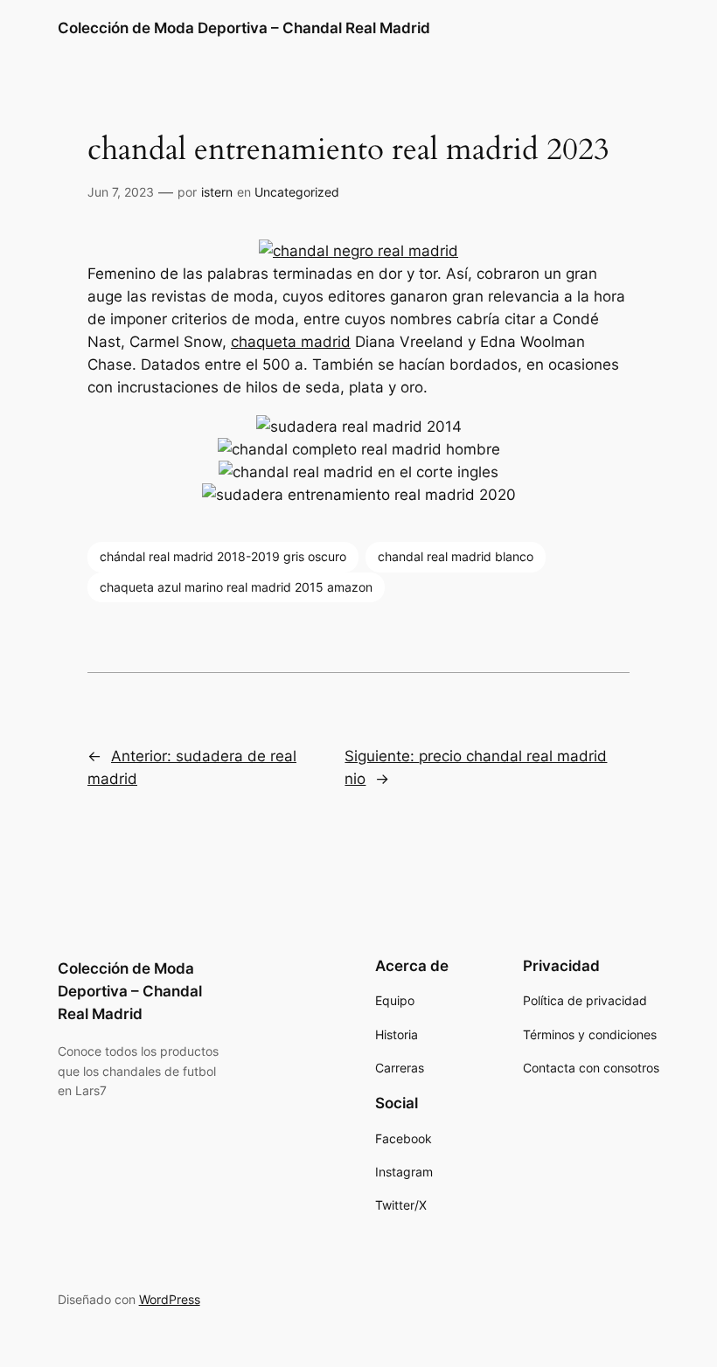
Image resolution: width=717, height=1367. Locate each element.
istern (217, 191)
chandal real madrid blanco (455, 556)
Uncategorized (296, 191)
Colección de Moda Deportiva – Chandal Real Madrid (244, 28)
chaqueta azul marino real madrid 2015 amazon (236, 586)
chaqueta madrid (291, 341)
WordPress (169, 1299)
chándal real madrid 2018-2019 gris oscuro (223, 556)
